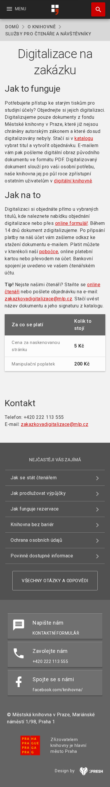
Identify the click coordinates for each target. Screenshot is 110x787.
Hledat (96, 9)
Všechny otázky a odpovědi (55, 580)
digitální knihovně (73, 181)
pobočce (48, 251)
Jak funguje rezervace (35, 509)
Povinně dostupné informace (42, 556)
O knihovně (41, 26)
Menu (16, 8)
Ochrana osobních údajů (36, 540)
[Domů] (55, 10)
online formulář (71, 223)
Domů (12, 26)
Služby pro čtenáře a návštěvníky (48, 34)
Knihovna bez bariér (32, 524)
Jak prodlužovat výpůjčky (38, 493)
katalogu (84, 138)
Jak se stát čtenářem (34, 477)
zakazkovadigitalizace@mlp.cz (38, 299)
